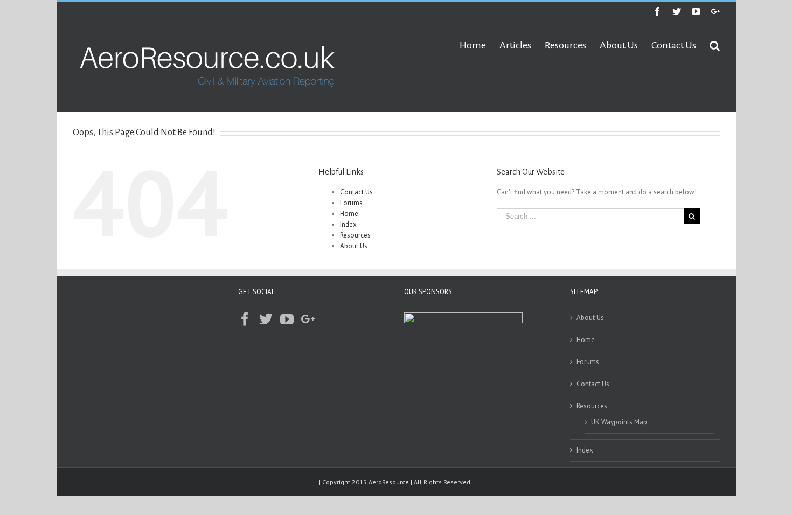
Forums (351, 202)
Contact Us (356, 192)
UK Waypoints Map (619, 422)
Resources (355, 235)
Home (349, 213)
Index (348, 224)
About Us (353, 245)
